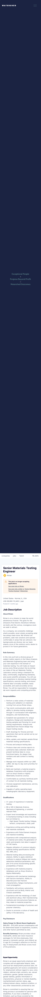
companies (6, 556)
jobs (14, 556)
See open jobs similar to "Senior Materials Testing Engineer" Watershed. (22, 590)
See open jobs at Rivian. (16, 586)
